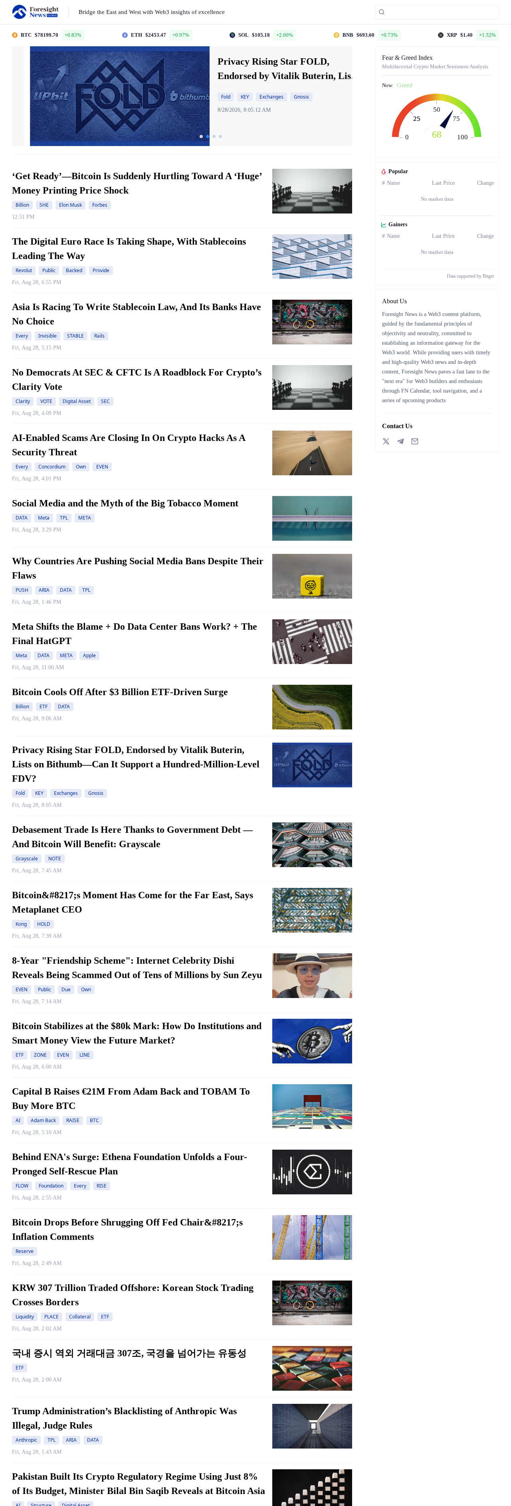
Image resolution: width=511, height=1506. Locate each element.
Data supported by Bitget (470, 276)
